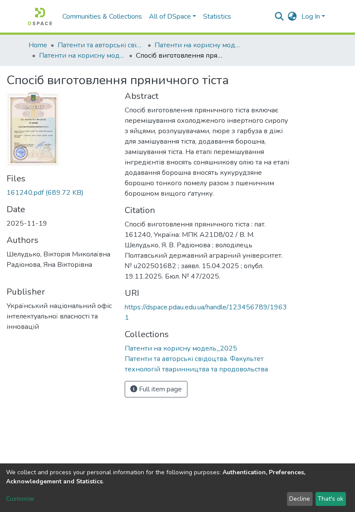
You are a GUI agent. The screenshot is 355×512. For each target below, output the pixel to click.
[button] (292, 16)
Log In (310, 16)
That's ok (330, 499)
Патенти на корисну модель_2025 (82, 55)
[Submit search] (279, 16)
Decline (299, 499)
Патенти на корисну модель (198, 45)
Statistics (217, 16)
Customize (20, 499)
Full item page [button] (159, 389)
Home (38, 45)
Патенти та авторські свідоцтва (101, 45)
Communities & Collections (102, 16)
